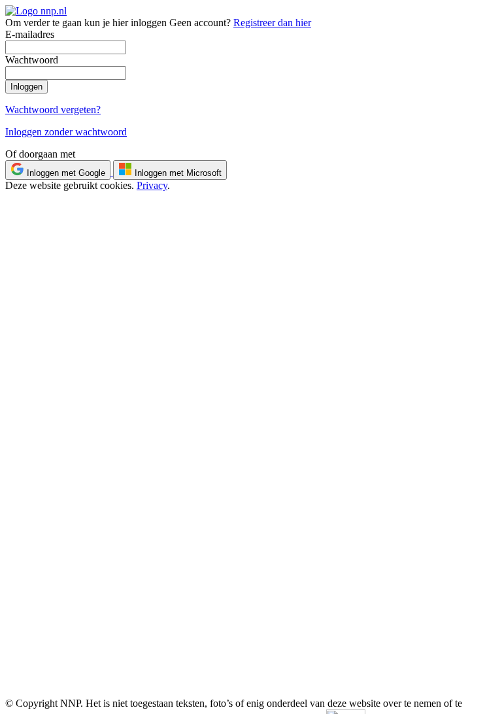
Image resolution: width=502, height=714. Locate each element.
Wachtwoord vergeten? (53, 109)
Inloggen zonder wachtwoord (66, 131)
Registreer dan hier (272, 22)
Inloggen (26, 87)
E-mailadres (29, 34)
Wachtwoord (31, 59)
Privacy (152, 185)
